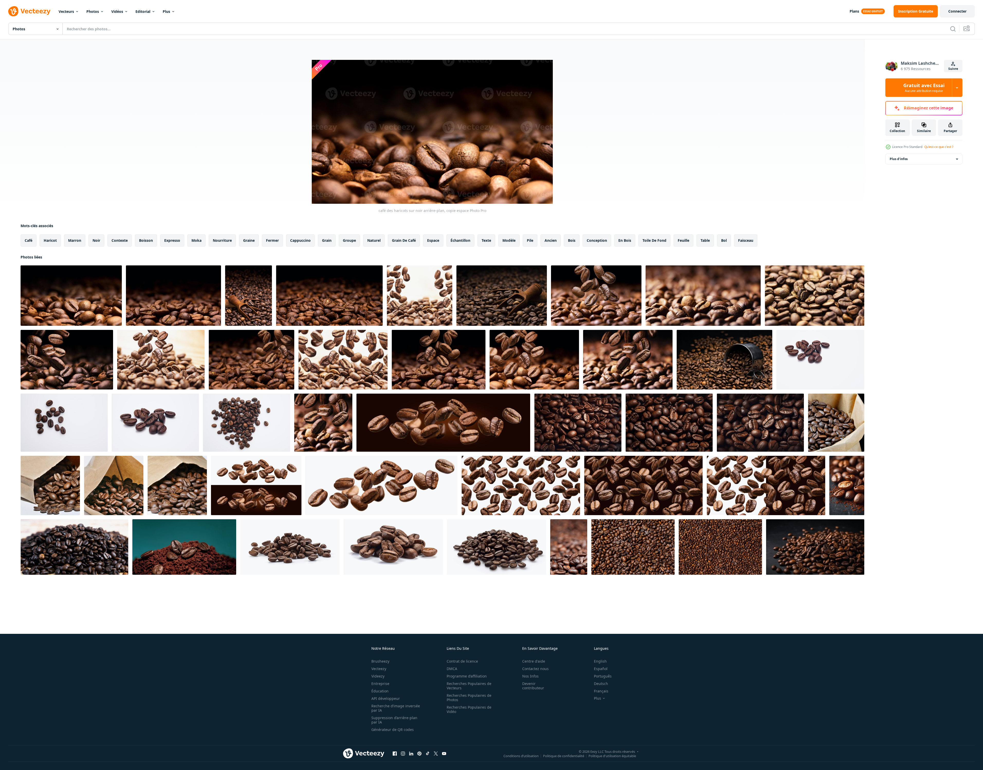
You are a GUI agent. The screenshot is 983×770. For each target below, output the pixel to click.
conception (597, 240)
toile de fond (654, 240)
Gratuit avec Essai (923, 87)
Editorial (142, 11)
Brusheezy (380, 661)
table (705, 240)
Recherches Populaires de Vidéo (469, 709)
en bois (624, 240)
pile (530, 240)
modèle (509, 240)
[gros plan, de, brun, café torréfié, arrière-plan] (633, 547)
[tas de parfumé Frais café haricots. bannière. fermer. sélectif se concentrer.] (74, 547)
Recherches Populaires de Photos (469, 697)
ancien (551, 240)
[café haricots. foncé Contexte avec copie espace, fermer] (173, 295)
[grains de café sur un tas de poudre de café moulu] (184, 547)
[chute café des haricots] (67, 359)
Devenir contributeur (533, 685)
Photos (92, 11)
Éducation (380, 691)
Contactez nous (535, 668)
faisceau (745, 240)
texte (486, 240)
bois (571, 240)
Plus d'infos (899, 159)
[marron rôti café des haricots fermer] (836, 423)
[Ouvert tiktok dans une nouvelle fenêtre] (428, 753)
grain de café (404, 240)
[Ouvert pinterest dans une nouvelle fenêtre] (419, 753)
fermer (272, 240)
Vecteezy (378, 668)
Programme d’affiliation (467, 676)
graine (249, 240)
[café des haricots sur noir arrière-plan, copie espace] (71, 295)
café (28, 240)
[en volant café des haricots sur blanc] (419, 295)
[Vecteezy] (29, 11)
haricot (50, 240)
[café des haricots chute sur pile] (628, 359)
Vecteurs (66, 11)
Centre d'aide (533, 661)
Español (601, 668)
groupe (349, 240)
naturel (374, 240)
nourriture (222, 240)
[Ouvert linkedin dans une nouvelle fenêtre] (411, 753)
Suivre (953, 69)
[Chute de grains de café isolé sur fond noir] (443, 423)
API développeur (385, 698)
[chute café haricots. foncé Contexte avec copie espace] (251, 359)
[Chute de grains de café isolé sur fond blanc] (381, 485)
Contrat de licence (462, 661)
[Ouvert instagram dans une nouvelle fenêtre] (403, 753)
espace (433, 240)
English (600, 661)
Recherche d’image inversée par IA (395, 708)
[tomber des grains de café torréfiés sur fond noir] (323, 423)
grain (327, 240)
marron (74, 240)
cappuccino (300, 240)
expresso (172, 240)
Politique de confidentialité (563, 755)
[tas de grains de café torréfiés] (568, 547)
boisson (146, 240)
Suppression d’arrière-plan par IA (394, 720)
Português (603, 676)
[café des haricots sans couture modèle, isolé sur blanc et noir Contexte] (766, 485)
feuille (683, 240)
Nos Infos (530, 676)
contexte (120, 240)
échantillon (460, 240)
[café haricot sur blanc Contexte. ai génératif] (289, 547)
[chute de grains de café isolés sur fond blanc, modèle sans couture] (521, 485)
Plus (166, 11)
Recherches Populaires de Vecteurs (469, 685)
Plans (854, 11)
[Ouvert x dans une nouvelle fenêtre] (436, 753)
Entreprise (380, 683)
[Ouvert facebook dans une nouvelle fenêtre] (395, 753)
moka (196, 240)
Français (601, 691)
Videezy (377, 676)
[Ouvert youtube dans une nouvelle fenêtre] (444, 753)
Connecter (957, 11)
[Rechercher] (953, 29)
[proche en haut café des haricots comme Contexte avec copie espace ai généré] (577, 423)
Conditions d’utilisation (521, 755)
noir (96, 240)
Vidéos (117, 11)
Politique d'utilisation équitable (612, 755)
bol (724, 240)
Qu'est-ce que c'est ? (938, 147)
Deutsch (601, 683)
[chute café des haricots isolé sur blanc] (343, 359)
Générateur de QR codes (392, 729)
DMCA (452, 668)
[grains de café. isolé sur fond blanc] (820, 359)
